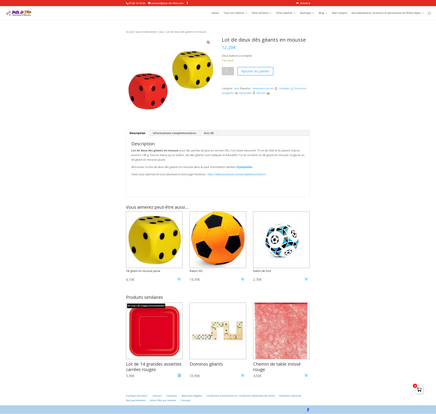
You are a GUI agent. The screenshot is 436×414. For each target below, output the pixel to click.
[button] (208, 42)
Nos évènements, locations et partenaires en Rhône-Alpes (386, 13)
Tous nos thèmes (233, 13)
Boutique (305, 13)
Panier (215, 13)
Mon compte (339, 13)
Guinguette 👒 (229, 93)
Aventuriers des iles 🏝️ (265, 88)
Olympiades (244, 167)
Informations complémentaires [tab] (174, 133)
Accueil (130, 31)
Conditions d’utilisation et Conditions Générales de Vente (240, 395)
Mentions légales (192, 395)
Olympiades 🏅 (247, 93)
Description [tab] (137, 133)
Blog (321, 13)
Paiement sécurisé (290, 395)
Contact (157, 395)
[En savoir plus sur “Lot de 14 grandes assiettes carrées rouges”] (179, 375)
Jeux (161, 31)
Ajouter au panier (255, 71)
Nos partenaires (135, 400)
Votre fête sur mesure (163, 400)
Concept (185, 400)
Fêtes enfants (260, 13)
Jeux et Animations (146, 31)
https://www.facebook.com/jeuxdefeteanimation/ (236, 174)
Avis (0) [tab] (209, 133)
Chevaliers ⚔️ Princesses (292, 88)
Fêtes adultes (284, 13)
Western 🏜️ (263, 93)
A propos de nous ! (137, 395)
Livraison (172, 395)
